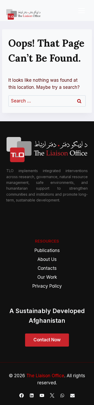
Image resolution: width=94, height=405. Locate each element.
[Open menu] (81, 10)
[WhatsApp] (62, 395)
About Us (47, 259)
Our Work (47, 277)
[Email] (72, 395)
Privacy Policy (47, 286)
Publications (47, 250)
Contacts (47, 268)
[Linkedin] (31, 395)
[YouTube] (41, 395)
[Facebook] (21, 395)
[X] (52, 395)
